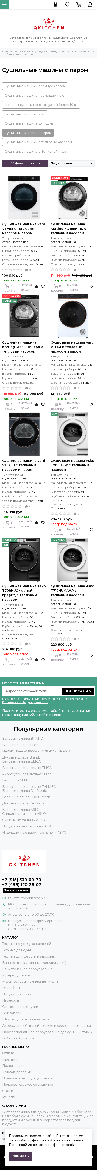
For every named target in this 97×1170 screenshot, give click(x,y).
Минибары (11, 988)
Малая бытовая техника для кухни (30, 982)
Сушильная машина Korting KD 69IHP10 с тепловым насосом (68, 228)
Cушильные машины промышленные (34, 96)
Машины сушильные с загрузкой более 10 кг (41, 105)
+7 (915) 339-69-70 (21, 879)
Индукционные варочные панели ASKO (34, 833)
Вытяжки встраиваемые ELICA (27, 768)
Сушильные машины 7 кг (25, 114)
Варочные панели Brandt (22, 745)
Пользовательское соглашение (27, 1085)
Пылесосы (10, 1000)
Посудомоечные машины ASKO (27, 826)
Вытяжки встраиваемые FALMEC (29, 787)
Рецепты (9, 1097)
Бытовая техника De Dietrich (25, 791)
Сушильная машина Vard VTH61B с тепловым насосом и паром (23, 465)
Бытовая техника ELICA (21, 761)
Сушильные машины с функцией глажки (37, 152)
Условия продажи (16, 1072)
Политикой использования (30, 1145)
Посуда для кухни (17, 994)
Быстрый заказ (25, 288)
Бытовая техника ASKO (21, 810)
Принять (20, 1156)
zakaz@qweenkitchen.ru (27, 898)
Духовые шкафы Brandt (21, 757)
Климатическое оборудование (27, 969)
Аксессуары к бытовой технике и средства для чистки (46, 1026)
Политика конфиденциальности (28, 1078)
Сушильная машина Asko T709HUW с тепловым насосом (72, 465)
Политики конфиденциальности (25, 702)
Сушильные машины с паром (28, 133)
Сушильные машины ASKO (23, 820)
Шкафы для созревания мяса (26, 1019)
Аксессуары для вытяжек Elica (26, 774)
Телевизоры (12, 1013)
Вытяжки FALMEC (17, 780)
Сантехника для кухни (20, 1007)
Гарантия (9, 1059)
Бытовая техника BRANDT (23, 739)
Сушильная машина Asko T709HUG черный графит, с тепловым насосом (24, 593)
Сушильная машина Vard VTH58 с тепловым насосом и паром (23, 228)
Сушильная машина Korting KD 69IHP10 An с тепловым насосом (22, 346)
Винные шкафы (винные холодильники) (34, 963)
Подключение (13, 1066)
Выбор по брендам (18, 1038)
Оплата (8, 1053)
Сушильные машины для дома (29, 123)
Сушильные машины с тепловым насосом (38, 142)
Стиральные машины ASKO (24, 814)
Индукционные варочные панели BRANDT (37, 751)
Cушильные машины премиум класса (35, 86)
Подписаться (78, 691)
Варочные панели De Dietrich (26, 797)
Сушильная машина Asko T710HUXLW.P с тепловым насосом (72, 590)
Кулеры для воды (16, 975)
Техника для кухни (17, 950)
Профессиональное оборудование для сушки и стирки (47, 1032)
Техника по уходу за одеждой (26, 944)
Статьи (7, 1091)
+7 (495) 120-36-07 (21, 884)
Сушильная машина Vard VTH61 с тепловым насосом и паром (72, 346)
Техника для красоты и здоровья (28, 956)
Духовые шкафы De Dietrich (25, 803)
